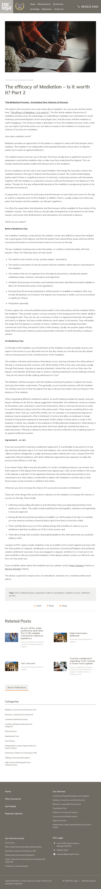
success (12, 596)
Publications (47, 9)
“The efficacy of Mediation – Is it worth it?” (29, 112)
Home (32, 4)
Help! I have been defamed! (78, 634)
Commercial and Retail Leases (65, 816)
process (77, 593)
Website (85, 881)
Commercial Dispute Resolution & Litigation (19, 80)
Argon (93, 881)
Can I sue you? (28, 663)
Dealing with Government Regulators (20, 855)
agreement (40, 593)
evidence (49, 593)
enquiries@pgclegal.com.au (68, 854)
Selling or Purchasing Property (17, 758)
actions (17, 593)
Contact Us (59, 9)
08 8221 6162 (89, 6)
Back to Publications (17, 687)
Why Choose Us (44, 4)
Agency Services (59, 820)
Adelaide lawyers (28, 593)
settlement (85, 593)
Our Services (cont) (14, 838)
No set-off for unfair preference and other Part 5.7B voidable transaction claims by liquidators (32, 633)
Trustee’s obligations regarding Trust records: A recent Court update (82, 661)
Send (38, 606)
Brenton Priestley (13, 569)
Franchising (9, 741)
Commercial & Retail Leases (16, 719)
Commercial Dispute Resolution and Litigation (71, 796)
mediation (69, 593)
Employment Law (12, 736)
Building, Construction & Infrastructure (20, 710)
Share (51, 606)
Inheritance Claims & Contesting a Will (21, 753)
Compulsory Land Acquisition (16, 866)
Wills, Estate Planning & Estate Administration (23, 847)
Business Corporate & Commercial (32, 642)
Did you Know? (11, 731)
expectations (59, 593)
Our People (34, 9)
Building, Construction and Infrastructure (69, 800)
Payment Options (13, 813)
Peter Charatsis (76, 565)
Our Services (58, 4)
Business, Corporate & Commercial (67, 804)
